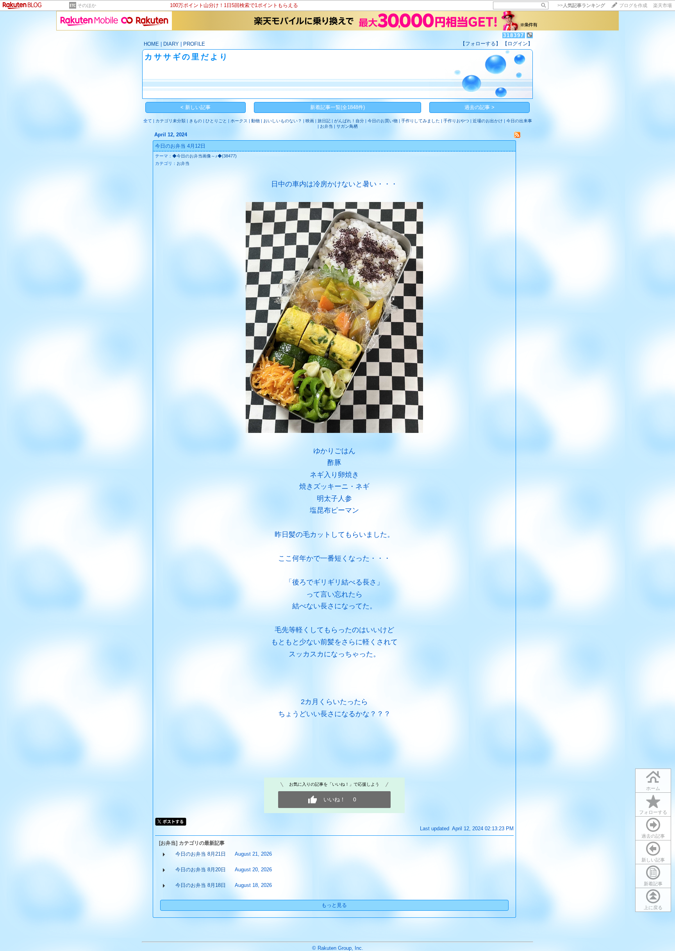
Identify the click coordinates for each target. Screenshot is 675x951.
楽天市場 (662, 5)
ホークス (239, 120)
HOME (151, 44)
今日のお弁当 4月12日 (180, 146)
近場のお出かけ (488, 120)
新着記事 (653, 884)
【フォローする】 (480, 43)
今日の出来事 (519, 120)
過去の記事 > (479, 107)
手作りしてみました (420, 120)
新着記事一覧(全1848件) (337, 107)
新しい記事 (653, 860)
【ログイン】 (517, 43)
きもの (195, 120)
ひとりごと (216, 120)
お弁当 (326, 126)
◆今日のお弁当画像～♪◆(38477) (204, 156)
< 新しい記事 (195, 107)
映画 (309, 120)
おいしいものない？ (282, 120)
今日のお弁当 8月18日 (200, 885)
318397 (513, 35)
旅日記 (324, 120)
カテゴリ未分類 (170, 120)
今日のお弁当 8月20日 (200, 869)
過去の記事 (653, 836)
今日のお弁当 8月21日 (200, 854)
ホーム (653, 788)
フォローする (653, 812)
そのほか (86, 5)
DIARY (171, 44)
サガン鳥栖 (347, 126)
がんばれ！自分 (349, 120)
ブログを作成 (633, 5)
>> (581, 5)
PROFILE (194, 44)
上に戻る (653, 907)
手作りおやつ (456, 120)
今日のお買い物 (383, 120)
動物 (255, 120)
